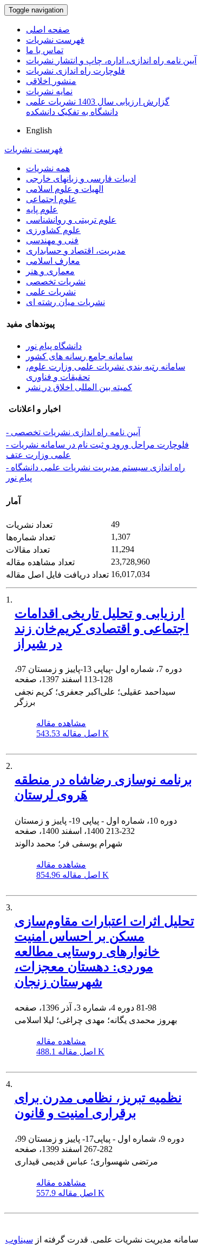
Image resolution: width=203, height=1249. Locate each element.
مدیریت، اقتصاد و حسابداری (76, 250)
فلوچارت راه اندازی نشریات (75, 70)
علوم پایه (42, 209)
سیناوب (19, 1239)
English (39, 130)
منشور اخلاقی (51, 81)
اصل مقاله (72, 733)
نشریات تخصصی (56, 281)
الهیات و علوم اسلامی (64, 188)
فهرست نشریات (55, 39)
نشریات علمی (51, 291)
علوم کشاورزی (53, 230)
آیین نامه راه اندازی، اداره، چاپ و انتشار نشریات (111, 60)
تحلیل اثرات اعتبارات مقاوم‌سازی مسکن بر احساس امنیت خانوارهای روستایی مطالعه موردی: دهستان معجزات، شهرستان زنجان (104, 951)
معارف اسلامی (53, 261)
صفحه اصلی (48, 29)
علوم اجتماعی (51, 199)
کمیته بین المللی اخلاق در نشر (79, 387)
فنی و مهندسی (52, 240)
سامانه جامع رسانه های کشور (79, 356)
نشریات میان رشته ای (65, 302)
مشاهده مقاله (61, 723)
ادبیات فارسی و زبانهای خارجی (81, 178)
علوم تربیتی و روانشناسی (71, 219)
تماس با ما (44, 50)
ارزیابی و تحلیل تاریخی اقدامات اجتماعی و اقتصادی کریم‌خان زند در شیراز (102, 628)
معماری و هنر (50, 271)
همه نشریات (48, 168)
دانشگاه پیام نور (54, 346)
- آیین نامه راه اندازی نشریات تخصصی (73, 432)
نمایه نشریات (49, 91)
